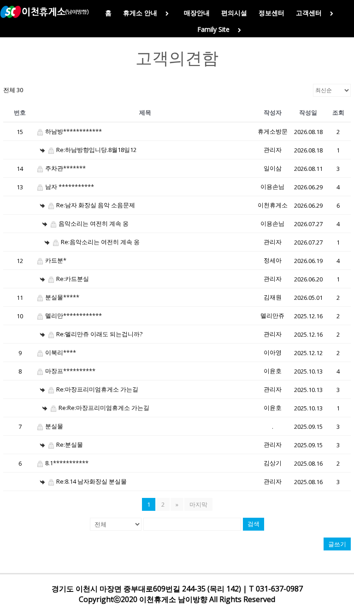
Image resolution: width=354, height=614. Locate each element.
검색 (254, 523)
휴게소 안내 (140, 12)
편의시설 (234, 12)
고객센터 (309, 12)
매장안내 (197, 12)
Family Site (213, 29)
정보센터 (271, 12)
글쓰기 (337, 544)
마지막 (198, 504)
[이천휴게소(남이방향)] (44, 12)
